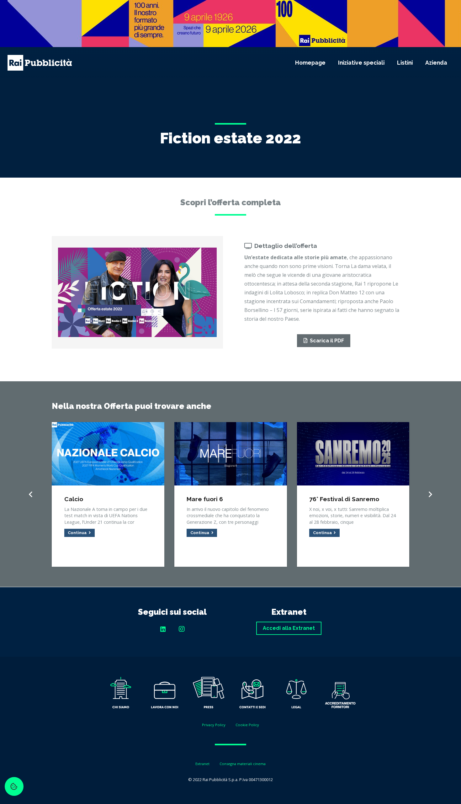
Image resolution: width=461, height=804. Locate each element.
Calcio (73, 499)
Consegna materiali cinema (243, 763)
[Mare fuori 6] (230, 426)
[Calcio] (108, 426)
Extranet (202, 763)
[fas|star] (120, 694)
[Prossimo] (430, 494)
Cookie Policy (247, 724)
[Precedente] (31, 494)
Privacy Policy (213, 724)
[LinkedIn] (162, 629)
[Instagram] (181, 629)
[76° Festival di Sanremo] (353, 426)
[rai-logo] (40, 63)
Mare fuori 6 (205, 499)
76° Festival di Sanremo (344, 499)
